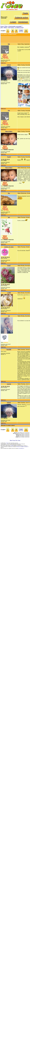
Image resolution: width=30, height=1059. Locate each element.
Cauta (25, 13)
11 (26, 31)
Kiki (9, 44)
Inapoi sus (3, 63)
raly (9, 316)
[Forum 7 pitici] (11, 9)
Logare (13, 22)
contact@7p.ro (21, 448)
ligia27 (9, 265)
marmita (9, 384)
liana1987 (9, 349)
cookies (12, 445)
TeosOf (9, 157)
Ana (9, 193)
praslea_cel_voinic (9, 247)
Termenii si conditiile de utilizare (22, 446)
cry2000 (9, 292)
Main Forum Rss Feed (15, 440)
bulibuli (9, 65)
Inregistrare (23, 22)
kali (9, 217)
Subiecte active (21, 17)
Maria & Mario (8, 131)
